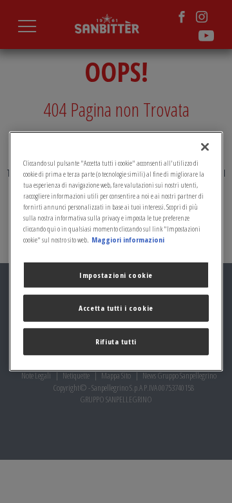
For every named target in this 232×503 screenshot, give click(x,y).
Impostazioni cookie (116, 274)
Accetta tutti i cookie (116, 308)
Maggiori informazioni (128, 239)
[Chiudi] (205, 147)
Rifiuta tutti (115, 341)
